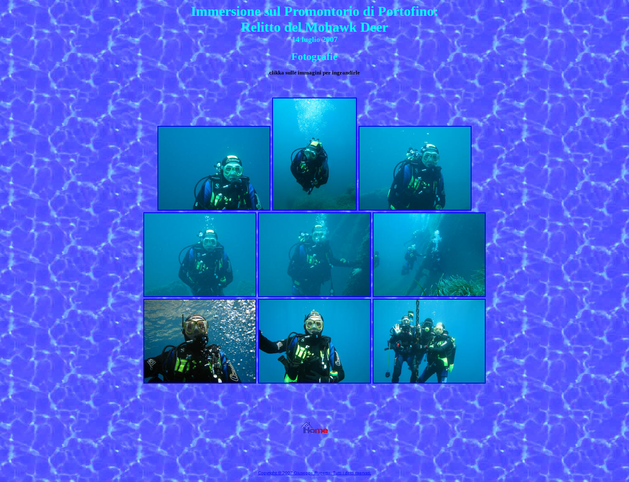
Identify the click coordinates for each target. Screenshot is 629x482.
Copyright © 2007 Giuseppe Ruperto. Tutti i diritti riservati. (314, 472)
